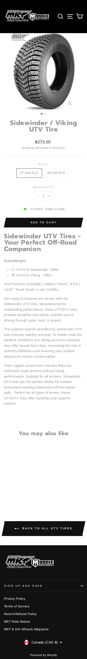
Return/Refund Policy (20, 614)
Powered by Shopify (43, 655)
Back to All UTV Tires (47, 528)
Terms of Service (16, 606)
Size (43, 164)
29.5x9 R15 (56, 173)
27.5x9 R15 (29, 173)
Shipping (28, 147)
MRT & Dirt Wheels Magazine (26, 629)
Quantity (43, 187)
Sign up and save (23, 585)
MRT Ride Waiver (17, 621)
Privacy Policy (14, 598)
